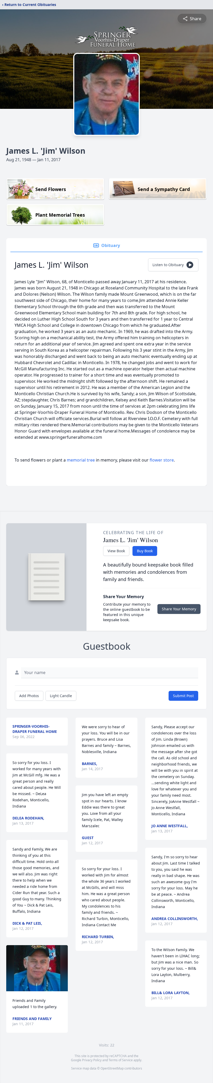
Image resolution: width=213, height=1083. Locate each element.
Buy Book (145, 550)
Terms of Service (121, 1060)
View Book (116, 550)
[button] (37, 968)
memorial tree (81, 460)
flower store (162, 460)
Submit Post (183, 695)
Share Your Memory (179, 608)
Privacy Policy (92, 1060)
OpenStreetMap (112, 1068)
